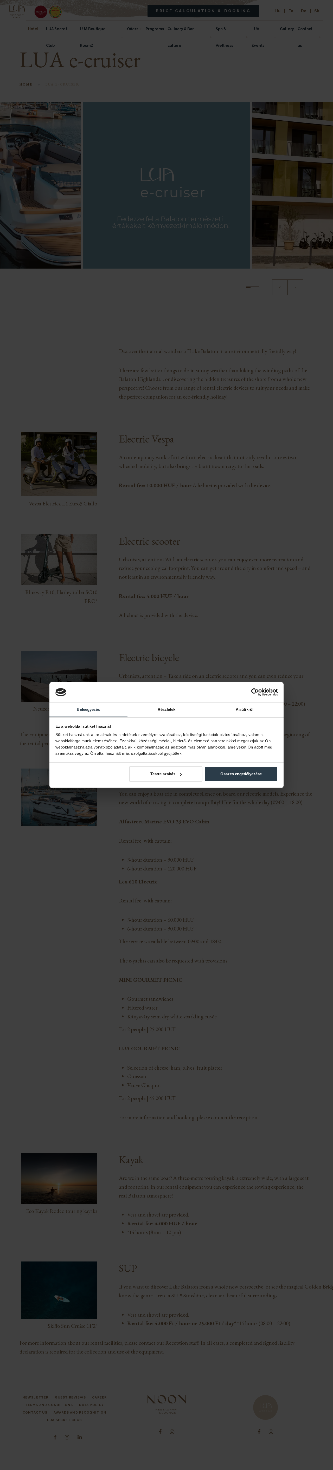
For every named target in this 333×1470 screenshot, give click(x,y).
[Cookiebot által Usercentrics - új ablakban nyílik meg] (255, 692)
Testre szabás (162, 774)
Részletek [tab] (167, 709)
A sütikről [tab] (244, 709)
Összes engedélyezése (241, 774)
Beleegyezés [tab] (88, 709)
